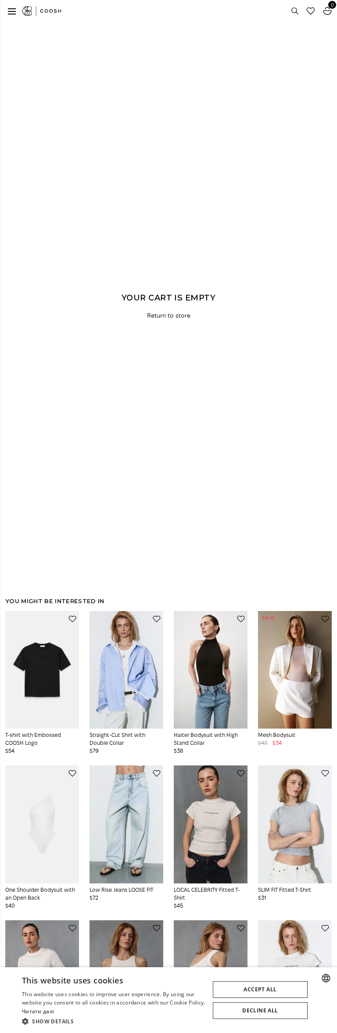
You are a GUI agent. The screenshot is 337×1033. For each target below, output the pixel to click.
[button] (116, 1021)
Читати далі (38, 1011)
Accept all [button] (260, 989)
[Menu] (12, 11)
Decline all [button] (260, 1010)
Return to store (168, 315)
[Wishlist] (310, 11)
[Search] (294, 10)
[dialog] (168, 1000)
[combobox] (326, 978)
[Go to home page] (41, 11)
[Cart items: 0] (327, 11)
